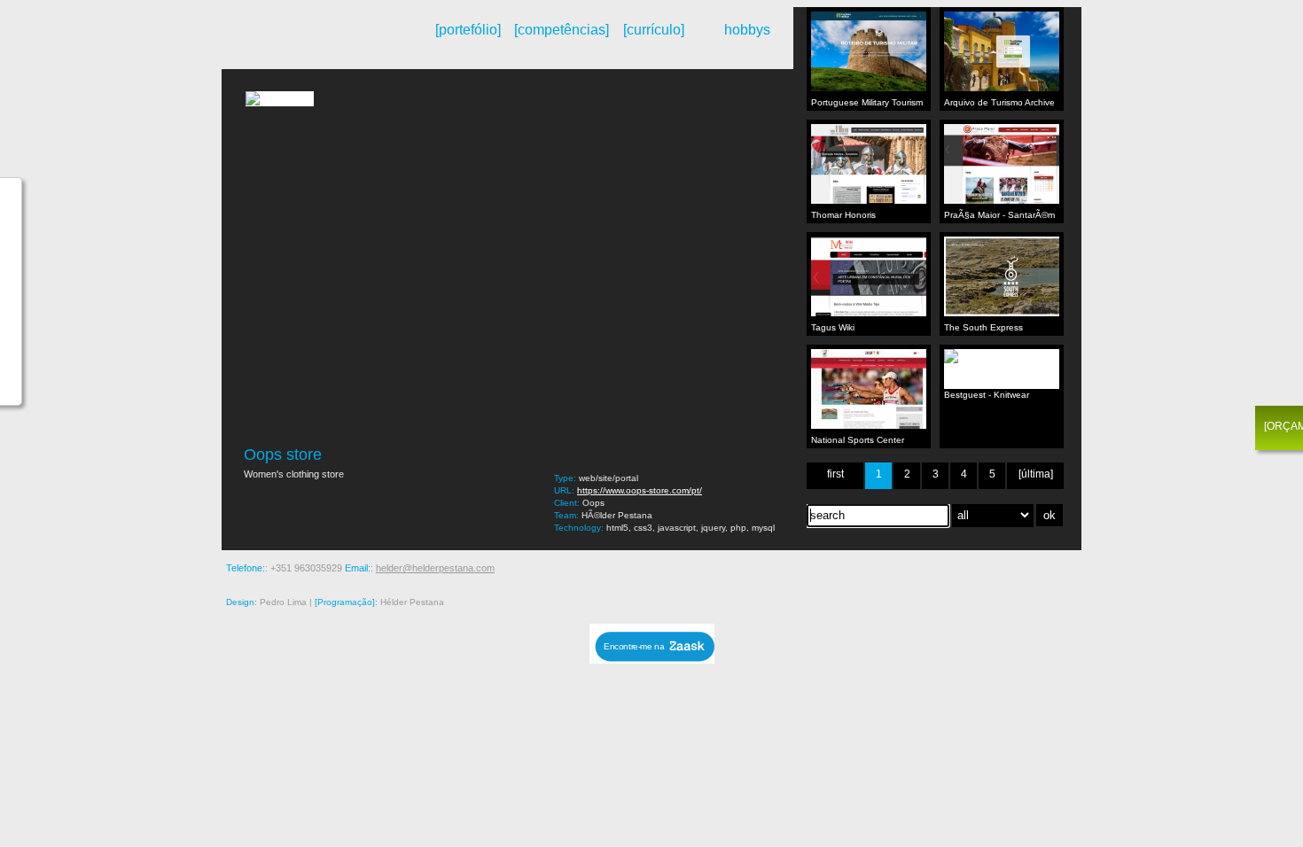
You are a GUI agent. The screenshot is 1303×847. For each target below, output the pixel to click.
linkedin (1046, 568)
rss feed (872, 568)
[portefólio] (468, 29)
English (293, 47)
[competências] (560, 29)
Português (278, 47)
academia (1070, 568)
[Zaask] (651, 658)
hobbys (747, 29)
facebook (996, 568)
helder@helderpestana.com (435, 568)
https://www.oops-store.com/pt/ (639, 490)
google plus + (971, 568)
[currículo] (653, 29)
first (835, 474)
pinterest (946, 568)
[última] (1035, 474)
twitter (1021, 568)
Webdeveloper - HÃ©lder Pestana (319, 38)
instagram (921, 568)
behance (897, 568)
